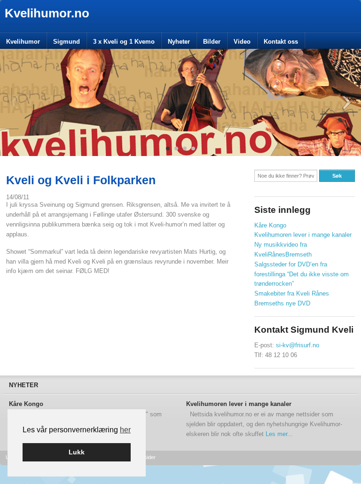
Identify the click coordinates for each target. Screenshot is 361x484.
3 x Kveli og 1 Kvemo (124, 41)
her (125, 430)
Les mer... (279, 433)
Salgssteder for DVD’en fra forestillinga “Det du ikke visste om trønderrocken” (301, 274)
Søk (337, 176)
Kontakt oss (281, 41)
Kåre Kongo (270, 225)
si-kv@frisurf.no (297, 345)
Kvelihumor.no (47, 13)
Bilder (211, 41)
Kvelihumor (23, 41)
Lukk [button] (77, 452)
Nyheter (179, 41)
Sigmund (66, 41)
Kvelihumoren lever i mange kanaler (303, 234)
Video (242, 41)
